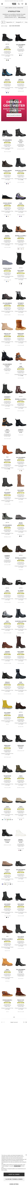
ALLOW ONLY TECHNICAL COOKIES (14, 1179)
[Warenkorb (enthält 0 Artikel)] (25, 3)
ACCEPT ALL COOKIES (14, 1174)
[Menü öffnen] (2, 3)
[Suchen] (18, 3)
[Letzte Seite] (26, 1022)
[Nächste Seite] (24, 1022)
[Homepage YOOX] (14, 4)
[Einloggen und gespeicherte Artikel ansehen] (22, 3)
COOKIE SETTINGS (14, 1184)
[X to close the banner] (26, 1155)
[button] (14, 1017)
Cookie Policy (17, 1166)
